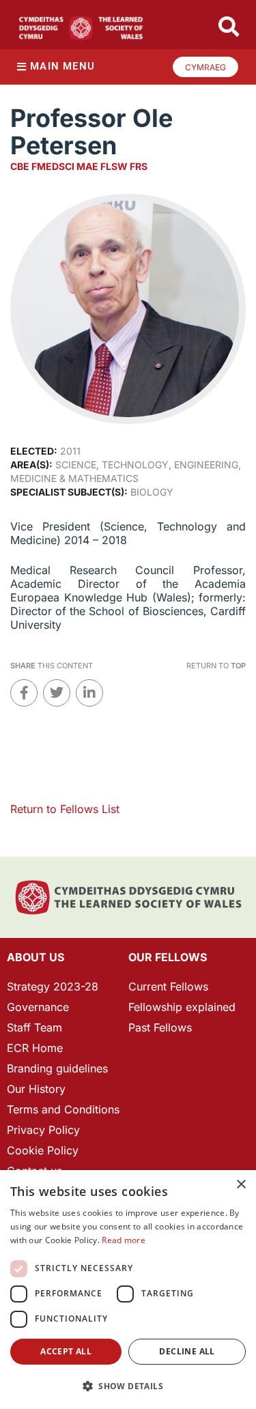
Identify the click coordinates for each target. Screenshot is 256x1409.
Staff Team (34, 1027)
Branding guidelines (57, 1068)
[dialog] (128, 1289)
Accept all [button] (65, 1351)
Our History (36, 1089)
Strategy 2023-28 (52, 986)
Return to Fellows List (64, 809)
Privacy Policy (43, 1130)
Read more (123, 1240)
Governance (38, 1007)
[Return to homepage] (81, 28)
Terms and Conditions (63, 1109)
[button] (128, 1386)
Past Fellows (160, 1027)
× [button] (241, 1185)
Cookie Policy (43, 1150)
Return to (216, 665)
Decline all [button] (186, 1351)
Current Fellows (168, 986)
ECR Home (35, 1048)
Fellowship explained (182, 1007)
